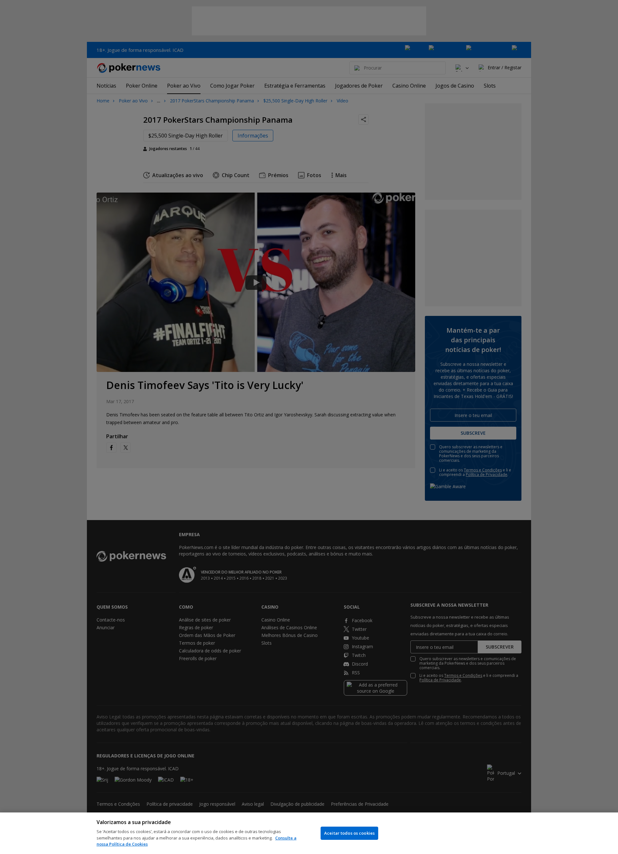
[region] (309, 833)
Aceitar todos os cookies (349, 833)
